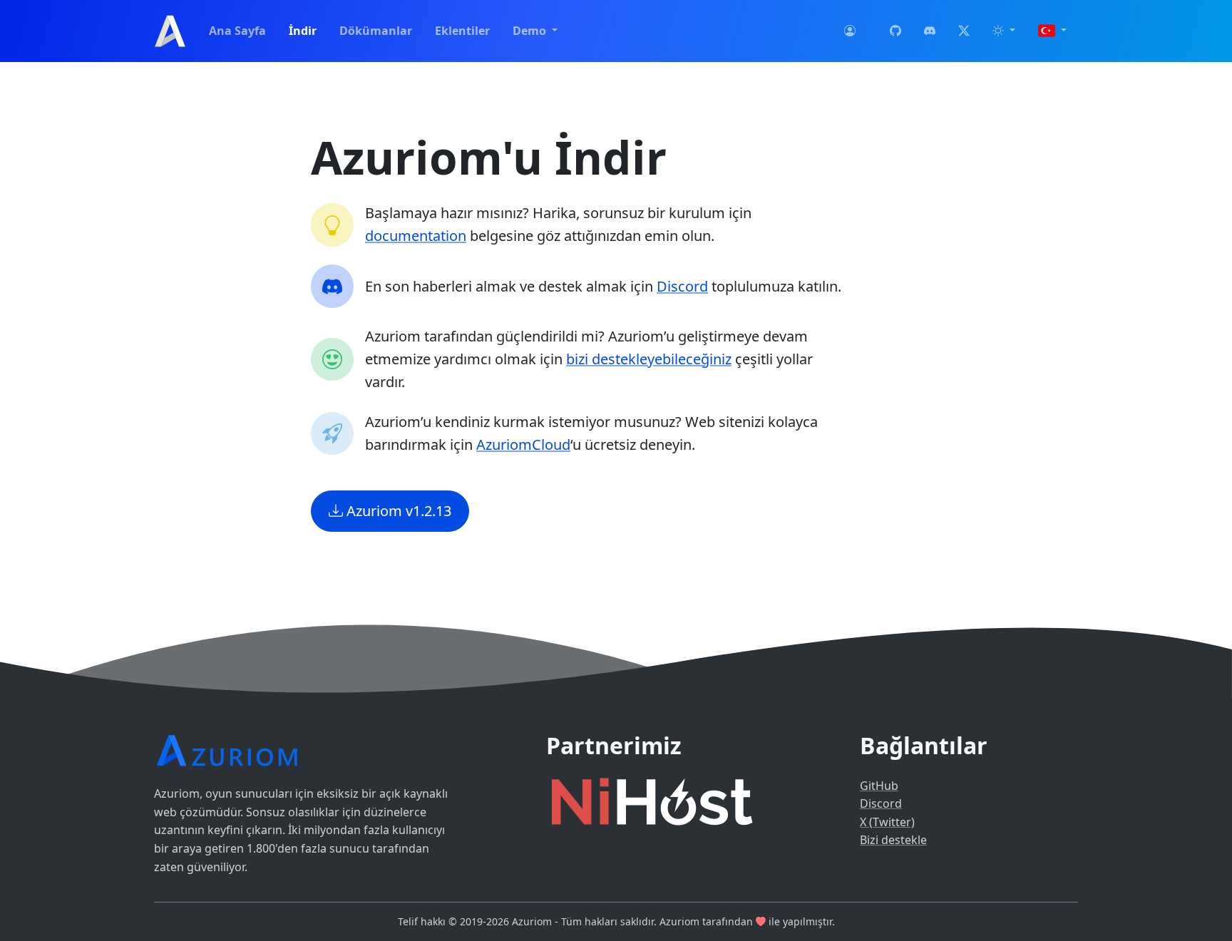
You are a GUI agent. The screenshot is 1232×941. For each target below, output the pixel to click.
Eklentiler (462, 30)
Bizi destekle (893, 840)
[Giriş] (850, 31)
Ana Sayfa (237, 30)
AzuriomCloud (523, 444)
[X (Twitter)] (964, 31)
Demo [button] (531, 30)
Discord (682, 286)
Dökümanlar (375, 30)
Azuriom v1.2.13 (397, 510)
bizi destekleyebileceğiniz (649, 359)
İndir (303, 30)
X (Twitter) (887, 822)
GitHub (879, 785)
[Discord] (930, 31)
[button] (1004, 31)
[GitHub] (895, 31)
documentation (415, 235)
